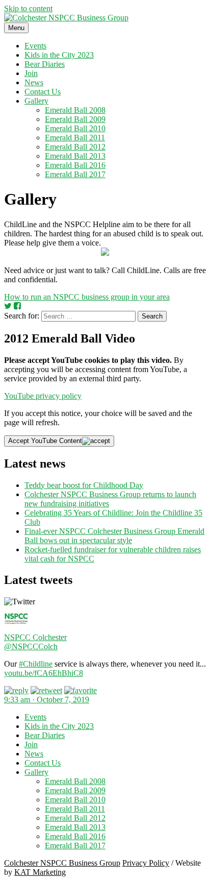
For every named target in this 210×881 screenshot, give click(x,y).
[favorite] (80, 690)
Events (35, 45)
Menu (16, 28)
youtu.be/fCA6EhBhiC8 (43, 673)
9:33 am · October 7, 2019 (46, 699)
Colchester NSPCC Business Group (62, 863)
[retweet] (46, 690)
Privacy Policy (145, 863)
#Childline (35, 663)
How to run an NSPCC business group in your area (87, 296)
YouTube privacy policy (43, 395)
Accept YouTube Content (45, 441)
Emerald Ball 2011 (75, 137)
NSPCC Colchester (35, 637)
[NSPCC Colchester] (16, 628)
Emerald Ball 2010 (75, 128)
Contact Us (42, 91)
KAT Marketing (40, 872)
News (33, 82)
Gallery (36, 100)
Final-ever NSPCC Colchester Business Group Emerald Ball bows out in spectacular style (114, 536)
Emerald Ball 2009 (75, 119)
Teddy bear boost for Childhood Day (83, 485)
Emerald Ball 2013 (75, 156)
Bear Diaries (44, 64)
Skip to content (28, 8)
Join (31, 73)
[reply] (16, 690)
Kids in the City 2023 (59, 55)
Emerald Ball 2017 (75, 174)
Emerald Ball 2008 (75, 110)
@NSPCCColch (31, 646)
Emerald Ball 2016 (75, 165)
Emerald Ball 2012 (75, 146)
